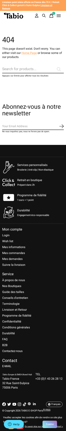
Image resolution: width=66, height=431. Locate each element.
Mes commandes (13, 253)
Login (6, 235)
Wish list (7, 241)
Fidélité (50, 424)
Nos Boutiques (11, 286)
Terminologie (11, 304)
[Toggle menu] (58, 15)
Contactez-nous (12, 351)
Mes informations (13, 247)
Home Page (29, 53)
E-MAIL (6, 366)
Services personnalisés (32, 165)
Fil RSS (46, 410)
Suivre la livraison (13, 265)
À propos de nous (13, 280)
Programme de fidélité (31, 195)
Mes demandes (12, 259)
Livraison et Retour (14, 310)
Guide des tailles (13, 292)
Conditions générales (16, 327)
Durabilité (8, 333)
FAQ (5, 339)
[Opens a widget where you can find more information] (14, 424)
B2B (5, 345)
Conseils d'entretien (15, 298)
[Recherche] (44, 15)
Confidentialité (11, 321)
